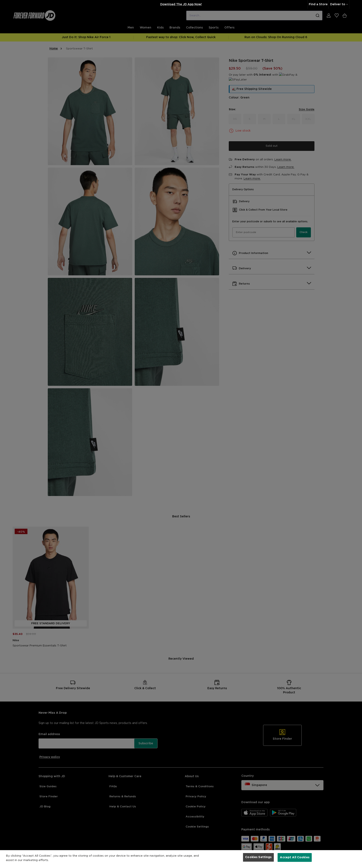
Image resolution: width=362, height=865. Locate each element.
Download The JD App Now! (181, 4)
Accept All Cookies (294, 857)
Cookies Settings (258, 857)
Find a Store (318, 4)
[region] (181, 857)
